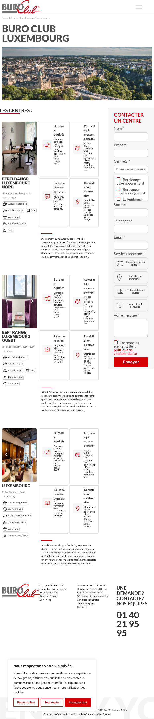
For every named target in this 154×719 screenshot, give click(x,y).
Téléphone (123, 221)
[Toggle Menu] (139, 7)
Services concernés (129, 253)
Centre (15, 17)
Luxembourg (132, 199)
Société (120, 204)
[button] (6, 147)
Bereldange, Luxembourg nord (130, 181)
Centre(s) (122, 161)
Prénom (121, 145)
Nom (119, 128)
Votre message (126, 315)
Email (119, 237)
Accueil (6, 17)
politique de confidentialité (125, 352)
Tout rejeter (52, 702)
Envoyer (131, 362)
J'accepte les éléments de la (126, 348)
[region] (52, 685)
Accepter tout (78, 702)
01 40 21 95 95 (128, 623)
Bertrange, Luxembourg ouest (131, 191)
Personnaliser (26, 702)
